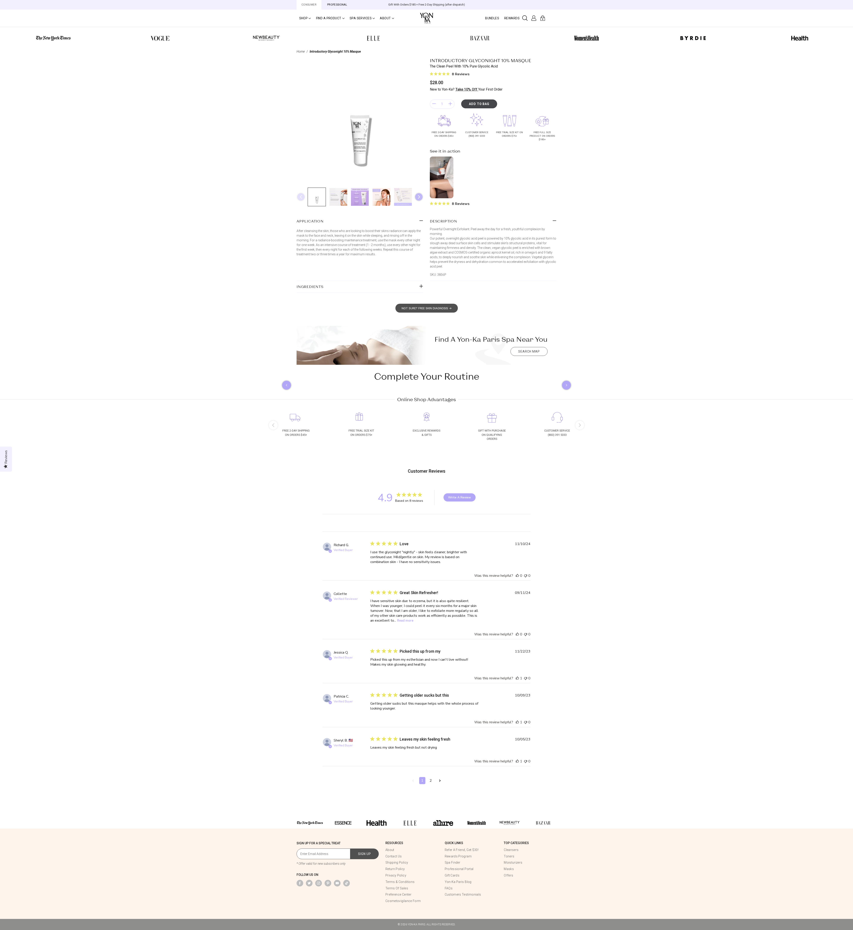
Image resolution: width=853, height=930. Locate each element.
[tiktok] (346, 883)
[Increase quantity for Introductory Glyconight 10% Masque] (450, 104)
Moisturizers (513, 862)
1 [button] (422, 780)
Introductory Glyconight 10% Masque (335, 51)
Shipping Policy (396, 862)
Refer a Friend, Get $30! (461, 850)
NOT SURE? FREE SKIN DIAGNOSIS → (427, 308)
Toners (509, 856)
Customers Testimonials (463, 894)
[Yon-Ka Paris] (426, 18)
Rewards (512, 18)
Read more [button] (405, 620)
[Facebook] (300, 883)
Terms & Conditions (400, 882)
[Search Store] (525, 18)
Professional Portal (459, 869)
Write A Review (459, 497)
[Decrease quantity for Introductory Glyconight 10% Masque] (434, 104)
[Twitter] (309, 883)
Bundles (492, 18)
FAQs (448, 888)
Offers (508, 875)
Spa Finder (452, 862)
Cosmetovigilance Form (403, 901)
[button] (305, 18)
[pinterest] (328, 883)
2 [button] (431, 780)
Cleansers (511, 850)
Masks (509, 869)
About (389, 850)
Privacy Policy (395, 875)
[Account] (534, 18)
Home (301, 51)
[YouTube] (337, 883)
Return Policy (395, 869)
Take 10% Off (466, 89)
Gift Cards (452, 875)
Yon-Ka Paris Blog (458, 882)
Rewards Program (458, 856)
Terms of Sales (396, 888)
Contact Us (393, 856)
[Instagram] (318, 883)
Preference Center (398, 894)
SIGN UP (364, 854)
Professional (337, 4)
